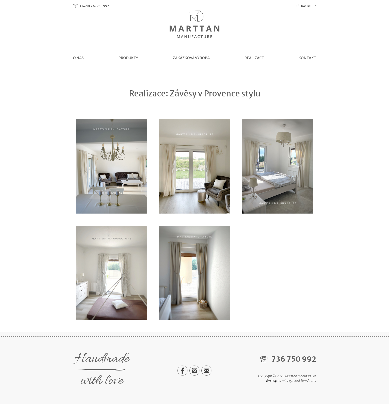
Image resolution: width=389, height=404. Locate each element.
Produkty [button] (128, 58)
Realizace (254, 58)
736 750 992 (293, 359)
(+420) (94, 6)
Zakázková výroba (191, 58)
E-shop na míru (277, 380)
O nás (78, 58)
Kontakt (307, 58)
